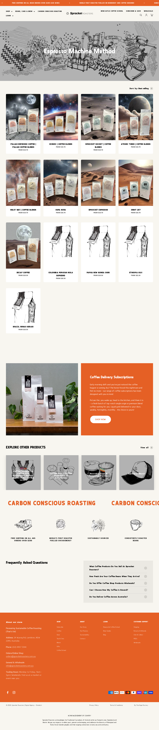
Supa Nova (61, 209)
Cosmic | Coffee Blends (60, 144)
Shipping (136, 627)
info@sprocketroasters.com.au (19, 665)
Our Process (84, 631)
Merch (59, 643)
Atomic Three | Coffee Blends (135, 144)
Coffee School (61, 650)
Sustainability (84, 635)
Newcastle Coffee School (111, 627)
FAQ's (135, 639)
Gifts (58, 646)
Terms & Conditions (116, 705)
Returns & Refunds (140, 631)
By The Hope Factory (141, 705)
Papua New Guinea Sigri (98, 272)
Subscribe (60, 627)
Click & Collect (138, 635)
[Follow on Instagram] (14, 692)
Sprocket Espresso (98, 209)
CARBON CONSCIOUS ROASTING (50, 11)
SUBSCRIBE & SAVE (133, 11)
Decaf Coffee (23, 272)
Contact (82, 639)
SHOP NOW (100, 419)
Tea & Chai (60, 639)
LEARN (8, 16)
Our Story (83, 627)
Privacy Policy (94, 705)
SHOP (8, 11)
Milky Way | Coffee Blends (23, 209)
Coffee (59, 631)
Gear (58, 635)
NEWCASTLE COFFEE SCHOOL (112, 11)
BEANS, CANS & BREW (23, 11)
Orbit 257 (136, 209)
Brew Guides (107, 631)
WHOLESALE (148, 11)
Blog (104, 635)
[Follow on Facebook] (7, 692)
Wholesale (137, 643)
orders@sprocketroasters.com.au (21, 656)
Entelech (39, 705)
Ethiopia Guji (135, 272)
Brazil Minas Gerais (23, 326)
